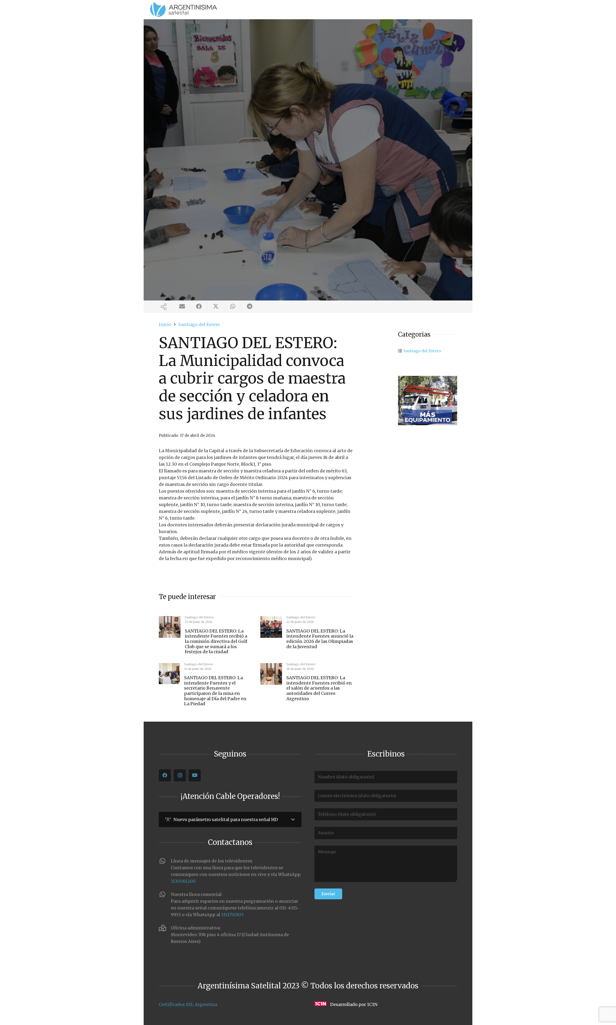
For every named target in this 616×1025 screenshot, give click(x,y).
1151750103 (232, 914)
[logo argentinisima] (183, 9)
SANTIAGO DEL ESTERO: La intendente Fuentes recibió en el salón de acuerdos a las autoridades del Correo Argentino (319, 688)
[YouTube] (195, 775)
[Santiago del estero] (427, 400)
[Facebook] (165, 775)
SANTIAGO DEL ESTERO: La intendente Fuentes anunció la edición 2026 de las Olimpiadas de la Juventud (319, 638)
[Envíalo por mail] (182, 306)
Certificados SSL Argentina (188, 1004)
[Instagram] (180, 775)
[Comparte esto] (199, 306)
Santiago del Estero (422, 350)
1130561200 (183, 881)
